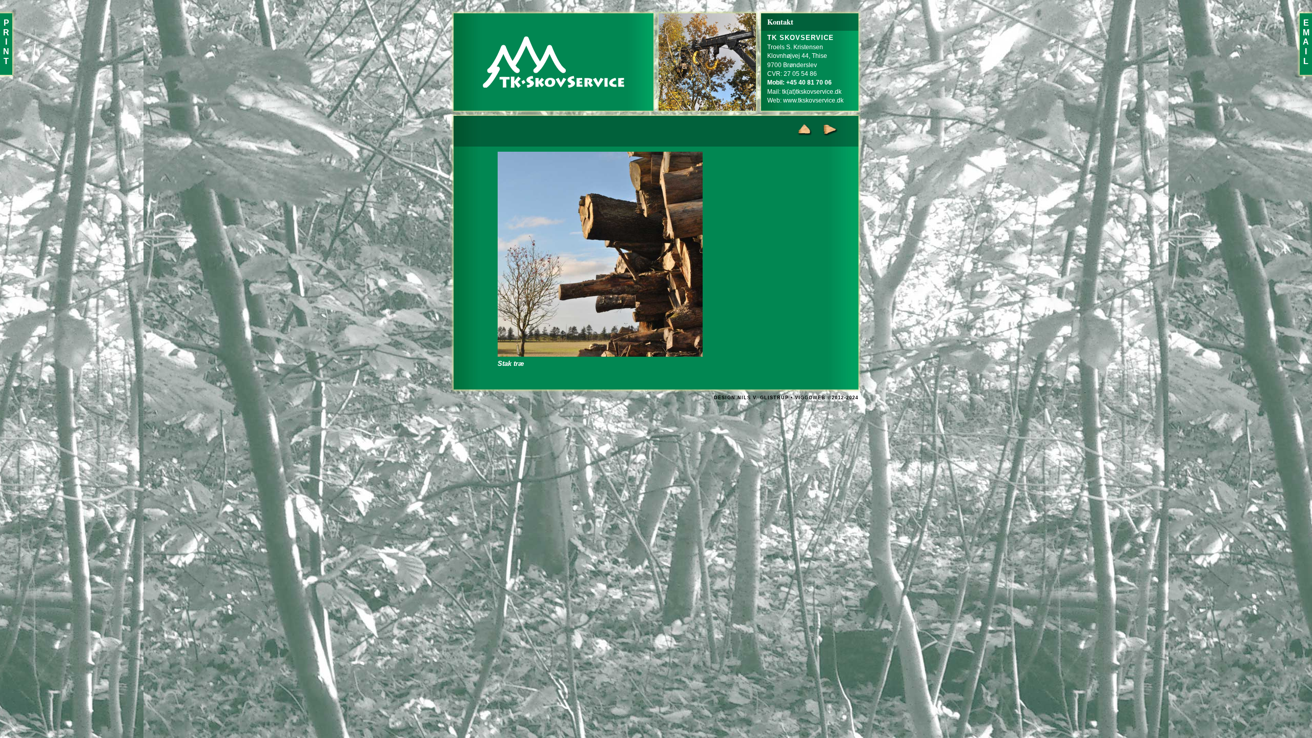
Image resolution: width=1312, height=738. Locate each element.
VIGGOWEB (810, 397)
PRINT (6, 42)
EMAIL (1306, 42)
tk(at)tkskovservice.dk (812, 91)
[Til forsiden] (553, 62)
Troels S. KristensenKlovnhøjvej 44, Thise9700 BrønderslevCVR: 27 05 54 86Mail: (800, 64)
